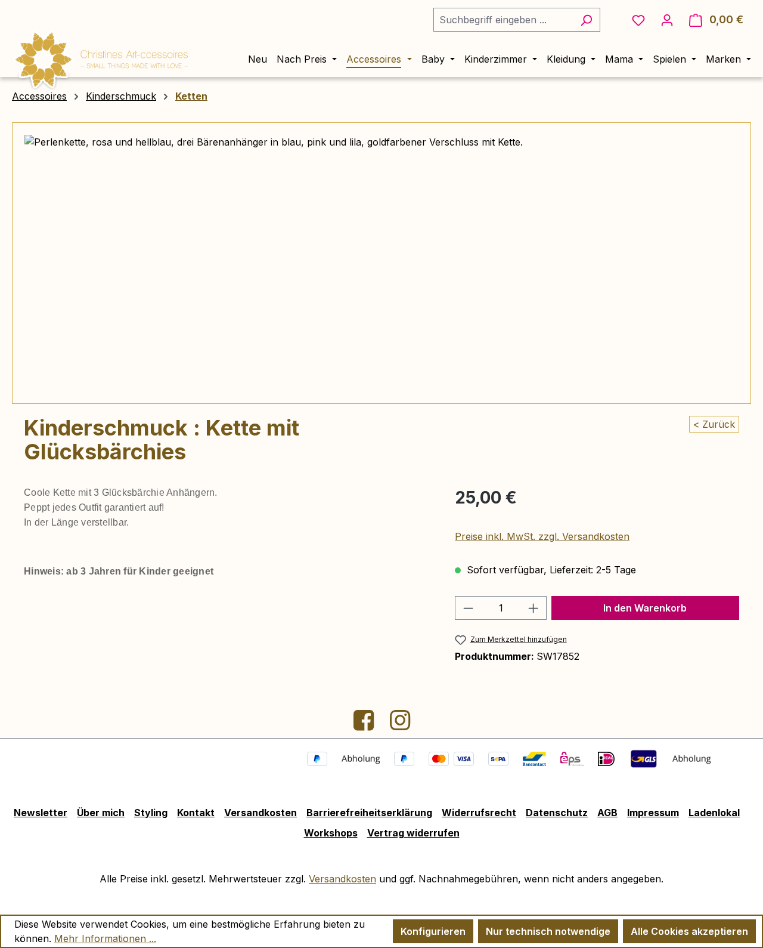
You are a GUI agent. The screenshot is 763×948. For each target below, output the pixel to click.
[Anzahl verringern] (468, 608)
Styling (151, 813)
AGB (607, 813)
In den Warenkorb (645, 608)
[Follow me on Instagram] (400, 725)
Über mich (101, 813)
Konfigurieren (433, 931)
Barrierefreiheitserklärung (369, 813)
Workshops (331, 833)
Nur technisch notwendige (548, 931)
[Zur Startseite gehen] (101, 58)
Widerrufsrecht (479, 813)
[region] (381, 263)
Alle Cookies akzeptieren (689, 931)
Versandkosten (260, 813)
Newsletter (40, 813)
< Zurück (714, 424)
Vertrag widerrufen (413, 833)
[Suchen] (586, 20)
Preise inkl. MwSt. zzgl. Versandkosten (542, 536)
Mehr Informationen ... (105, 938)
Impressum (653, 813)
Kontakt (196, 813)
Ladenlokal (714, 813)
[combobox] (503, 20)
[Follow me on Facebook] (365, 725)
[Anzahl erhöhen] (533, 608)
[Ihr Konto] (667, 20)
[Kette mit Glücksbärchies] (381, 263)
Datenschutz (557, 813)
